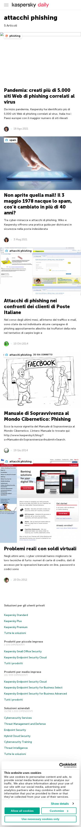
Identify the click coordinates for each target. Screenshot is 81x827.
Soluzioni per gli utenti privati (24, 605)
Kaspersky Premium (16, 627)
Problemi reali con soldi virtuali (40, 548)
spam (12, 140)
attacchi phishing (20, 250)
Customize (57, 810)
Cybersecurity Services (18, 717)
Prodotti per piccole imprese (23, 641)
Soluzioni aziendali (17, 708)
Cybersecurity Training (18, 741)
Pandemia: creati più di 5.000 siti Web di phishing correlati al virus (39, 96)
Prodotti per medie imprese (22, 672)
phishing (14, 35)
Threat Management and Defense (25, 723)
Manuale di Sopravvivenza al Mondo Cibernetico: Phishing (37, 416)
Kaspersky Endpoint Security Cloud (25, 657)
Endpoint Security (15, 730)
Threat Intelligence (16, 747)
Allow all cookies (22, 810)
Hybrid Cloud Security (17, 736)
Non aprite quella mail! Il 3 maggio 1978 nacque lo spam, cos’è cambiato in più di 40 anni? (38, 204)
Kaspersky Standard (16, 615)
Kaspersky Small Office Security (23, 651)
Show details (60, 803)
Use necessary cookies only (40, 819)
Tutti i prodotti (13, 663)
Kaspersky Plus (13, 621)
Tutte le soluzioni (15, 633)
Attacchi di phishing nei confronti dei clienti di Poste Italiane (37, 306)
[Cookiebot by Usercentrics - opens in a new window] (59, 765)
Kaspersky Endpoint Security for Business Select (33, 687)
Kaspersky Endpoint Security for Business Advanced (35, 693)
